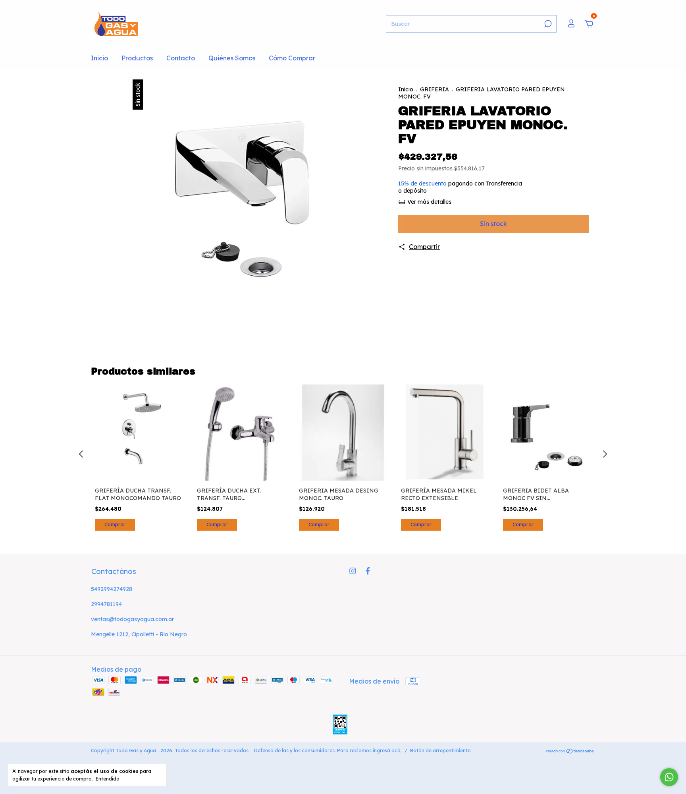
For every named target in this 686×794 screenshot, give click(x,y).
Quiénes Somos (231, 58)
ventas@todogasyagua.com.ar (132, 619)
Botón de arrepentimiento (440, 750)
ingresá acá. (387, 750)
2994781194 (106, 604)
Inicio (99, 58)
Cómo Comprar (292, 58)
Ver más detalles (428, 201)
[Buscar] (547, 24)
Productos (137, 58)
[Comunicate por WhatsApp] (669, 777)
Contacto (180, 58)
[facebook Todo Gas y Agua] (368, 571)
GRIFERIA (434, 89)
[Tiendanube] (570, 751)
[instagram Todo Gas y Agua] (352, 571)
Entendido (107, 779)
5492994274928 (111, 589)
